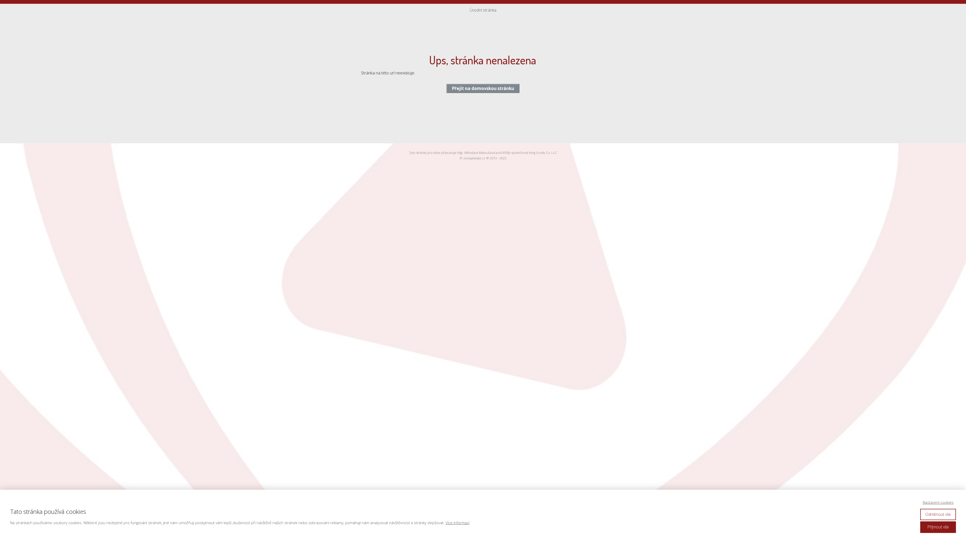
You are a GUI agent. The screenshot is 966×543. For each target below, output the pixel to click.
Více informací (457, 522)
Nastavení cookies (938, 502)
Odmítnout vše (938, 514)
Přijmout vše (938, 527)
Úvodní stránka (483, 10)
